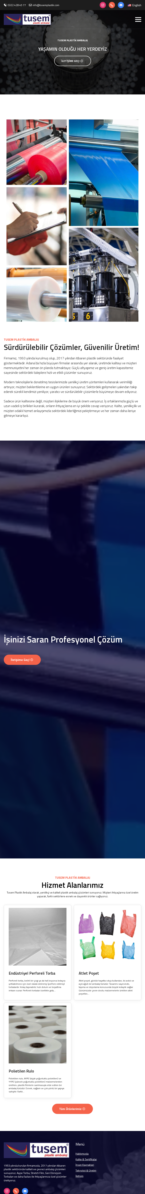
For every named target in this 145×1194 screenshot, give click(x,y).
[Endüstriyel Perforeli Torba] (37, 937)
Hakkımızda (82, 1154)
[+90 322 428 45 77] (112, 5)
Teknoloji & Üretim (86, 1170)
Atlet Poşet (89, 973)
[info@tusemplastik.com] (121, 5)
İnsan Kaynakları (85, 1165)
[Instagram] (103, 5)
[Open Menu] (138, 19)
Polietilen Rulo (21, 1071)
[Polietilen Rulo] (37, 1035)
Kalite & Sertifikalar (86, 1159)
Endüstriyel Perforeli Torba (32, 973)
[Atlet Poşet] (108, 937)
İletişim (79, 1176)
